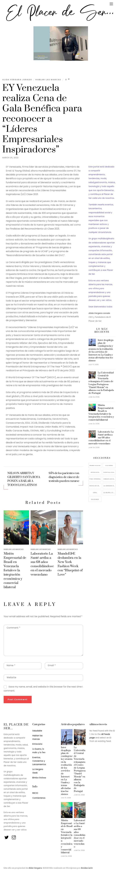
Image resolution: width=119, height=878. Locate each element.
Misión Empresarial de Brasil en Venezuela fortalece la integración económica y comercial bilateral (15, 570)
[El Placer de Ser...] (59, 21)
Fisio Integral (94, 479)
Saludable (95, 499)
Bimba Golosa (95, 465)
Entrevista (95, 472)
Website (11, 677)
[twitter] (7, 836)
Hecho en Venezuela (95, 486)
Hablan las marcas (48, 79)
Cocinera (109, 465)
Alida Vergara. (36, 868)
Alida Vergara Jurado (17, 79)
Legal (95, 492)
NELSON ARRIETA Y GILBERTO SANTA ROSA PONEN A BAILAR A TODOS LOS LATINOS (23, 479)
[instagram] (14, 836)
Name (11, 665)
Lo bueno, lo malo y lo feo (109, 492)
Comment (13, 627)
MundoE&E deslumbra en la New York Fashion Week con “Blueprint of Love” (70, 564)
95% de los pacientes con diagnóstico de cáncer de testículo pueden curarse (64, 477)
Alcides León (87, 868)
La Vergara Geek (109, 486)
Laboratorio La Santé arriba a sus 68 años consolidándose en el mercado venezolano (42, 564)
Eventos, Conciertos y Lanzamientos (109, 472)
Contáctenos (38, 798)
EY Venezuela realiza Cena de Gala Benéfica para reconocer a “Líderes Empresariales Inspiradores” (42, 118)
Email (52, 665)
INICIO (35, 793)
